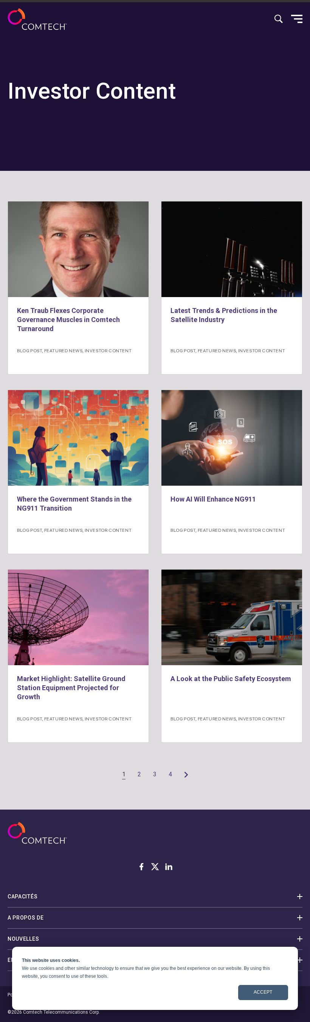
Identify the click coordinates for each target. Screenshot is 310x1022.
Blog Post (29, 350)
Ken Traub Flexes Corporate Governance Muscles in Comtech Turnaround (68, 320)
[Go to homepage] (37, 19)
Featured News (63, 350)
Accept (263, 992)
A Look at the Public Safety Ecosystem (231, 679)
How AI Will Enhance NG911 (213, 499)
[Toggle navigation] (296, 19)
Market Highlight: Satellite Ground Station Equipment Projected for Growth (71, 688)
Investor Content (108, 350)
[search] (278, 18)
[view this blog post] (78, 249)
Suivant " (186, 774)
